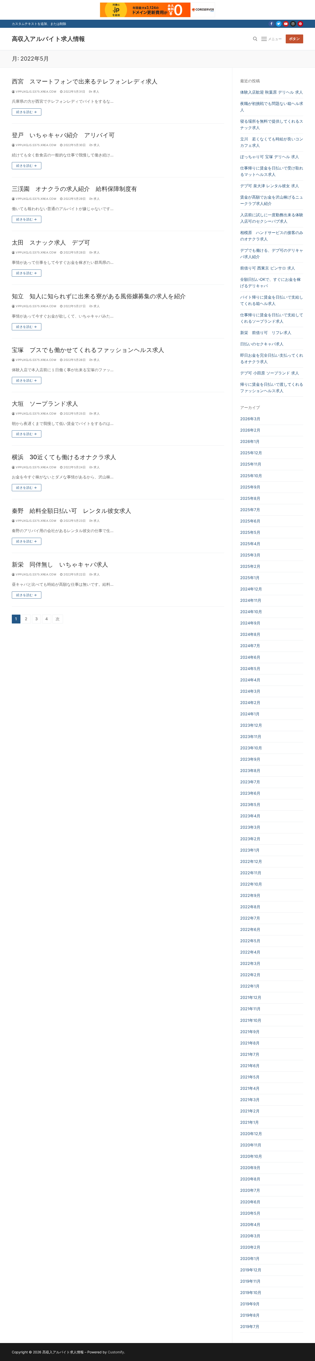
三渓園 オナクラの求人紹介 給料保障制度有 (74, 188)
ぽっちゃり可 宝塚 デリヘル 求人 (269, 156)
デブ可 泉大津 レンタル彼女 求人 (269, 185)
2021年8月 (250, 1043)
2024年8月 (250, 634)
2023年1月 (250, 850)
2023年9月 (250, 759)
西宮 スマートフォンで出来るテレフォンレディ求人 (85, 81)
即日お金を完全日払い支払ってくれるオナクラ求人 (271, 358)
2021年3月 (250, 1099)
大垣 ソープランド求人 (45, 403)
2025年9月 (250, 487)
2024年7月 (250, 645)
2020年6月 (250, 1201)
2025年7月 (250, 509)
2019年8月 (250, 1315)
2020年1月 (250, 1258)
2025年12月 (251, 452)
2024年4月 (250, 679)
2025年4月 (250, 543)
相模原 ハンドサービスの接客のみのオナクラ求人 (271, 235)
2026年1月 (250, 441)
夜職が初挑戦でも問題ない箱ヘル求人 (271, 106)
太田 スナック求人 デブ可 (51, 242)
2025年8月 (250, 498)
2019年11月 (250, 1281)
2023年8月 (250, 770)
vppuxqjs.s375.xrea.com (35, 91)
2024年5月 (250, 668)
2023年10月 (251, 747)
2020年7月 (250, 1190)
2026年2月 (250, 430)
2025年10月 (251, 475)
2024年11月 (250, 600)
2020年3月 (250, 1235)
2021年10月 (250, 1020)
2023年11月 (250, 736)
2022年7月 (250, 918)
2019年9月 (250, 1303)
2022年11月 (250, 872)
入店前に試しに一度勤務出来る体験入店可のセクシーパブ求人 (271, 218)
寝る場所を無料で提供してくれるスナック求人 (271, 124)
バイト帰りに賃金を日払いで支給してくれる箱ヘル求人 (271, 300)
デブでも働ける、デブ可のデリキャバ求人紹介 (271, 253)
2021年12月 (250, 997)
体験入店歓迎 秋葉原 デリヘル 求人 (271, 92)
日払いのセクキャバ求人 (262, 343)
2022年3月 (250, 963)
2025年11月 (250, 464)
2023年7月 (250, 781)
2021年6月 (250, 1065)
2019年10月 (250, 1292)
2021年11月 (250, 1008)
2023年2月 (250, 838)
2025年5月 (250, 532)
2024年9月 (250, 623)
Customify (116, 1352)
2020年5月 (250, 1213)
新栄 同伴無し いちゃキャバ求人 (60, 564)
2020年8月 (250, 1178)
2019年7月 (249, 1326)
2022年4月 (250, 952)
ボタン (294, 39)
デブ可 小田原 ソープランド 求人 (269, 372)
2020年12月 (251, 1133)
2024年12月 (251, 589)
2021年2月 (250, 1111)
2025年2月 (250, 566)
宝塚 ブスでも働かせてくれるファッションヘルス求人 (88, 349)
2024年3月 (250, 691)
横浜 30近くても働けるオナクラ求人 (64, 457)
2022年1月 (250, 986)
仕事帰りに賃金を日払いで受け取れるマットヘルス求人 (271, 171)
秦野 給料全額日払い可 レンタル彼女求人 (71, 510)
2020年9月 (250, 1167)
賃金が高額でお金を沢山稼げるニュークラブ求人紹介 (271, 200)
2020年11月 (250, 1145)
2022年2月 (250, 974)
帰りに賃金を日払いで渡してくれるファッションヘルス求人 (271, 387)
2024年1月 (250, 713)
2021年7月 (249, 1054)
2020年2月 (250, 1247)
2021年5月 (250, 1077)
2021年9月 (250, 1031)
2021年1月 (249, 1122)
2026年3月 (250, 418)
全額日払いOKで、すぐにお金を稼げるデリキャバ (270, 282)
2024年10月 (251, 611)
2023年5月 (250, 804)
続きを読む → (26, 112)
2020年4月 (250, 1224)
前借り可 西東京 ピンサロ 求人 (267, 268)
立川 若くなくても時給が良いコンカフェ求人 (271, 142)
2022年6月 (250, 929)
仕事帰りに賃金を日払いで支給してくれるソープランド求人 (271, 318)
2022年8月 (250, 906)
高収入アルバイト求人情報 (48, 38)
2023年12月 (251, 725)
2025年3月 (250, 555)
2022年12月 (251, 861)
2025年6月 (250, 521)
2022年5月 (250, 940)
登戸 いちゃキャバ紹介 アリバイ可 (63, 135)
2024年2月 (250, 702)
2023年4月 (250, 815)
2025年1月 (250, 577)
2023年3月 (250, 827)
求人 (95, 91)
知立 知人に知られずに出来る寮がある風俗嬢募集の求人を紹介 (99, 296)
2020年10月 (251, 1156)
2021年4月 (250, 1088)
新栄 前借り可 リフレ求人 (265, 332)
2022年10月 (251, 884)
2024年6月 (250, 657)
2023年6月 (250, 793)
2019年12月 (250, 1269)
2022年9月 (250, 895)
